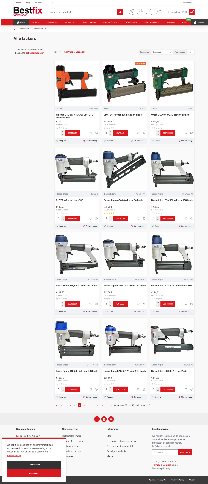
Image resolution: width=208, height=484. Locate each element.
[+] (62, 131)
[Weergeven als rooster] (55, 52)
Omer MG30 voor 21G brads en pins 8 (170, 114)
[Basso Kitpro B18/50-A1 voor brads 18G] (172, 254)
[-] (62, 134)
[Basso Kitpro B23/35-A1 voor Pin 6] (172, 340)
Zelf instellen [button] (34, 464)
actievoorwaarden (35, 53)
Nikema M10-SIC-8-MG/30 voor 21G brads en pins (74, 116)
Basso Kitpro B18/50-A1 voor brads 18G (171, 285)
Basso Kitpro (62, 194)
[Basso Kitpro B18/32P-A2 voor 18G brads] (124, 254)
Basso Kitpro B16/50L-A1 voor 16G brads (172, 200)
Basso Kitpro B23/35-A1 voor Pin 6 (168, 371)
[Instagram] (111, 419)
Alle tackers (24, 29)
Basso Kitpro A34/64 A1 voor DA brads (123, 200)
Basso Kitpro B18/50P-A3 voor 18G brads (77, 371)
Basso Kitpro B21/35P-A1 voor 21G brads (125, 371)
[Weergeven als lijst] (59, 52)
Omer (106, 108)
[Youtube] (104, 419)
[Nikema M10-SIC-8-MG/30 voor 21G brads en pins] (77, 83)
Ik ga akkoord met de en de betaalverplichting (165, 465)
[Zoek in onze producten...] (120, 12)
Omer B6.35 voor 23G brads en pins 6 (123, 114)
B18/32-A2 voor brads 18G (69, 200)
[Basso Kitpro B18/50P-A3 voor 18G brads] (77, 340)
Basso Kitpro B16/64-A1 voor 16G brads (76, 285)
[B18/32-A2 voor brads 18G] (77, 169)
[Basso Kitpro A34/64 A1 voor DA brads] (124, 169)
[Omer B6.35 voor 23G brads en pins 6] (124, 83)
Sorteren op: (144, 52)
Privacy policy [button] (14, 455)
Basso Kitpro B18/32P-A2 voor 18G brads (125, 285)
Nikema (60, 108)
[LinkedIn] (97, 419)
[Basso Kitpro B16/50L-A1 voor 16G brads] (172, 169)
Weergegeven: (180, 52)
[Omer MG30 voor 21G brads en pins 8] (172, 83)
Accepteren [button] (34, 473)
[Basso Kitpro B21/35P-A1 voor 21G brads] (124, 340)
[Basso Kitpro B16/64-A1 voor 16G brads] (77, 254)
